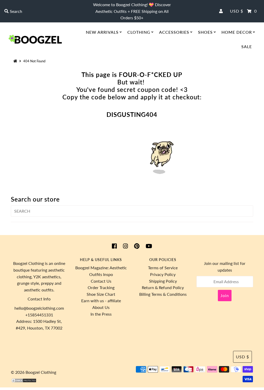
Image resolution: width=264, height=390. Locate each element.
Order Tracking (101, 287)
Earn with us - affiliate (101, 300)
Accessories (174, 32)
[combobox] (44, 11)
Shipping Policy (163, 281)
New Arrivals (102, 32)
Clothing (138, 32)
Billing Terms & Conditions (163, 294)
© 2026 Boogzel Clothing (33, 372)
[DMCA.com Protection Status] (24, 381)
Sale (246, 46)
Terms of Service (163, 267)
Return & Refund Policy (163, 287)
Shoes (205, 32)
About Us (101, 307)
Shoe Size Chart (101, 294)
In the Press (101, 313)
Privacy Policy (163, 274)
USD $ (236, 10)
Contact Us (101, 281)
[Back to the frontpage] (16, 61)
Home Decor (236, 32)
